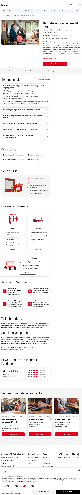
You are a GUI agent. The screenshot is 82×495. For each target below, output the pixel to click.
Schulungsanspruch (7, 466)
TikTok (78, 457)
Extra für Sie (28, 71)
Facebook (60, 457)
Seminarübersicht (7, 460)
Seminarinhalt (6, 71)
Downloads (18, 71)
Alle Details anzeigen (44, 79)
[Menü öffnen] (80, 4)
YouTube (73, 457)
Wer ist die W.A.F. (33, 457)
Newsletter (46, 463)
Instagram (67, 457)
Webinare (4, 463)
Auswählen (13, 249)
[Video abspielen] (20, 32)
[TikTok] (78, 454)
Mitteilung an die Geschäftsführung (15, 159)
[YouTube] (73, 454)
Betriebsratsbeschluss (36, 155)
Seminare (9, 15)
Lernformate (40, 71)
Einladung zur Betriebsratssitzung (14, 155)
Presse (30, 463)
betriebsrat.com (48, 466)
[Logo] (4, 3)
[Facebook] (60, 454)
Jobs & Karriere (32, 460)
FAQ (44, 460)
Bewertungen (51, 71)
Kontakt (45, 457)
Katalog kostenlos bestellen (10, 457)
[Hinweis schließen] (77, 10)
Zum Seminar (13, 434)
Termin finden (55, 64)
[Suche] (71, 4)
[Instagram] (67, 454)
